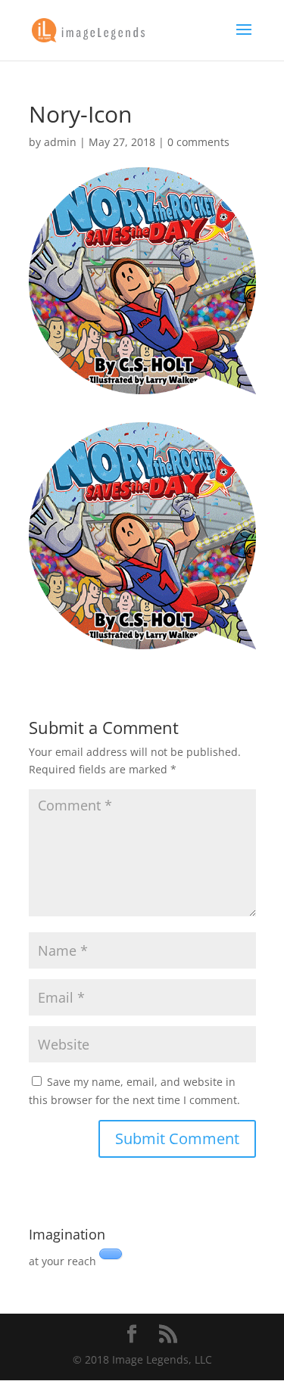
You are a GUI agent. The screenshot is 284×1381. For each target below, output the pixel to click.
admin (60, 142)
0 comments (198, 142)
